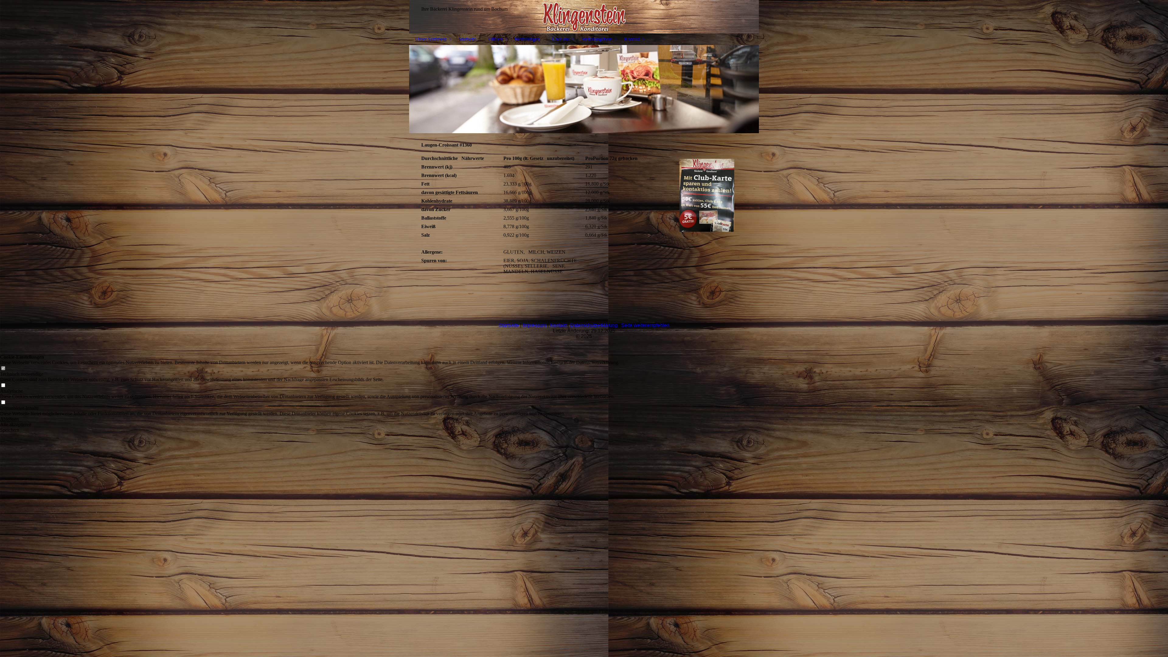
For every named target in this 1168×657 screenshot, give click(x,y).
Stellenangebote (597, 39)
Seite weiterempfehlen (645, 325)
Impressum (534, 325)
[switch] (3, 368)
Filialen (495, 39)
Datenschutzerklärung (593, 325)
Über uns (560, 39)
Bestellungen (527, 39)
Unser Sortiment (431, 39)
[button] (309, 419)
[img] (584, 16)
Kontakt (632, 39)
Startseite (467, 39)
